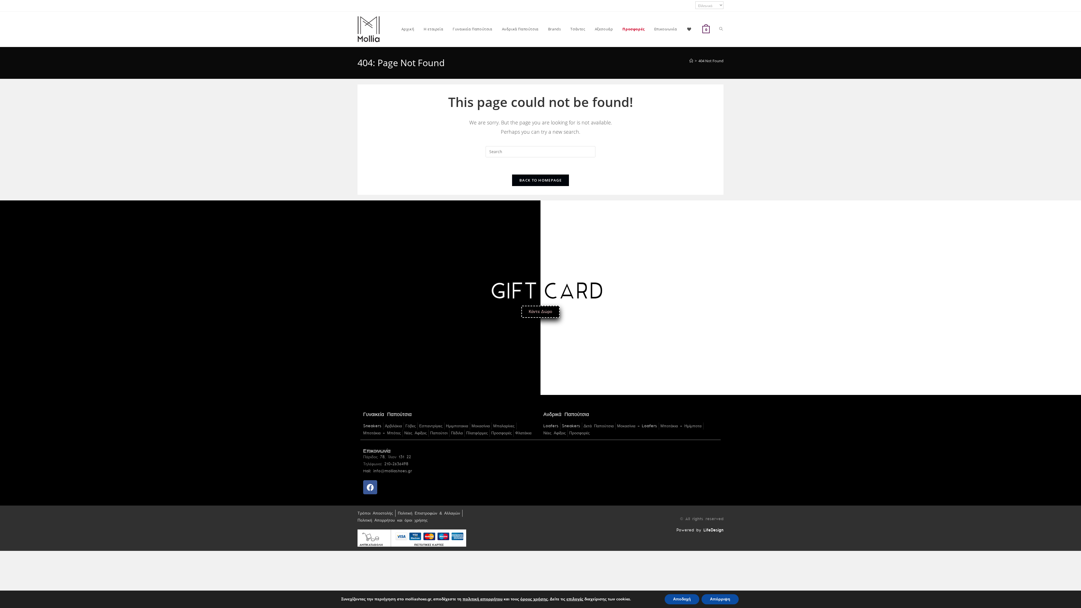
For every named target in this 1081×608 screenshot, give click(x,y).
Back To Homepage (540, 180)
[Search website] (721, 29)
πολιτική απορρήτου (482, 599)
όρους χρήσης (534, 599)
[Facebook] (370, 487)
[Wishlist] (690, 29)
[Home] (691, 60)
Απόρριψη (720, 599)
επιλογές (574, 599)
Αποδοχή (682, 599)
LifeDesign (713, 530)
